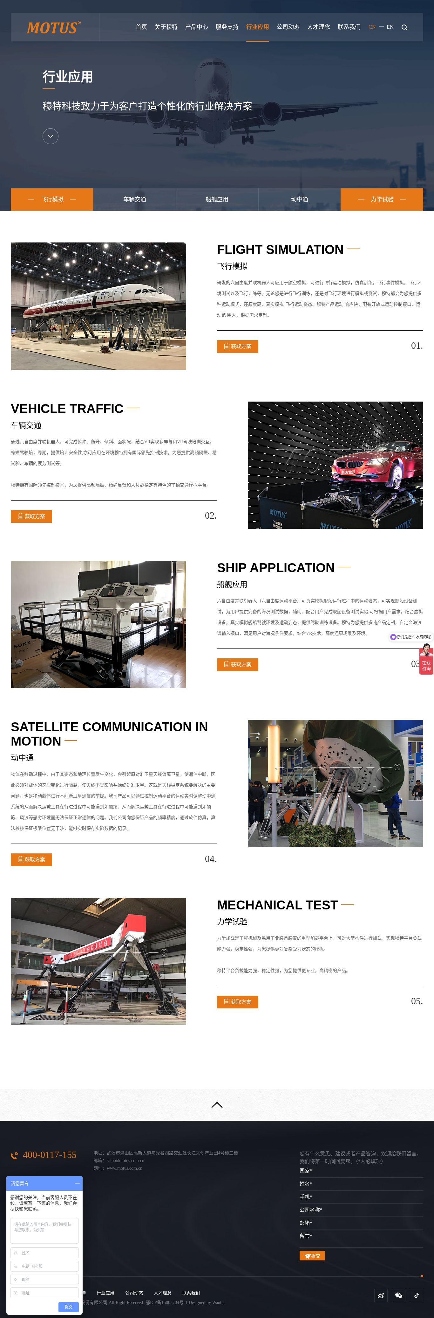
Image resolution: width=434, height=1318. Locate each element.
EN (390, 27)
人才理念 (318, 27)
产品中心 (196, 27)
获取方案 (241, 346)
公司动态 (288, 27)
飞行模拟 (52, 199)
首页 (141, 27)
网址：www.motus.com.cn (117, 1168)
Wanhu (218, 1302)
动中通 (299, 199)
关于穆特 (166, 27)
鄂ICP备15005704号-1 (166, 1302)
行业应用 (257, 27)
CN (372, 27)
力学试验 (382, 199)
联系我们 (349, 27)
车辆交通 (134, 199)
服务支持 (227, 27)
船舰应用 (217, 199)
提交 (315, 1255)
